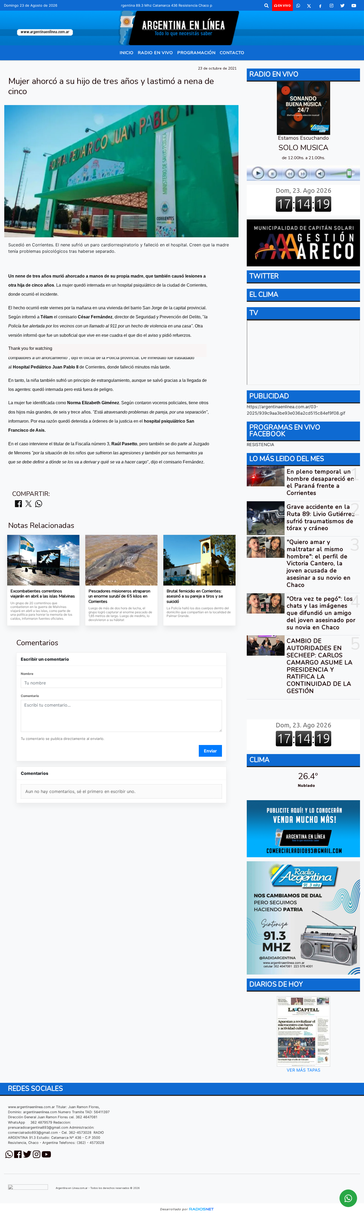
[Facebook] (320, 6)
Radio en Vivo (155, 53)
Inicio (127, 53)
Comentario (30, 696)
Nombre (27, 674)
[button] (266, 6)
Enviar (210, 751)
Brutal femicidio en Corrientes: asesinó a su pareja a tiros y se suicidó (195, 596)
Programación (196, 53)
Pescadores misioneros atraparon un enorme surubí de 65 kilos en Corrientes (119, 596)
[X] (309, 6)
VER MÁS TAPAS (303, 1070)
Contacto (232, 53)
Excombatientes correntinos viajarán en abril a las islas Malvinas (42, 594)
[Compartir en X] (29, 504)
